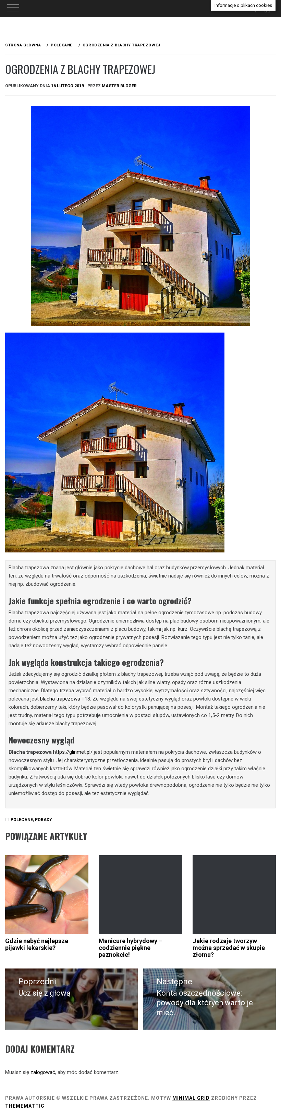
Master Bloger (119, 85)
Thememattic (25, 1106)
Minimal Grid (191, 1098)
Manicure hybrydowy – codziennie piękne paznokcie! (130, 947)
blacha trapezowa (60, 699)
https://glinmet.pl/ (73, 752)
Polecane (22, 819)
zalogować (42, 1072)
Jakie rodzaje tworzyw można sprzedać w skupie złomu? (229, 947)
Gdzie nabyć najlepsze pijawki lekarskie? (36, 944)
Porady (43, 819)
